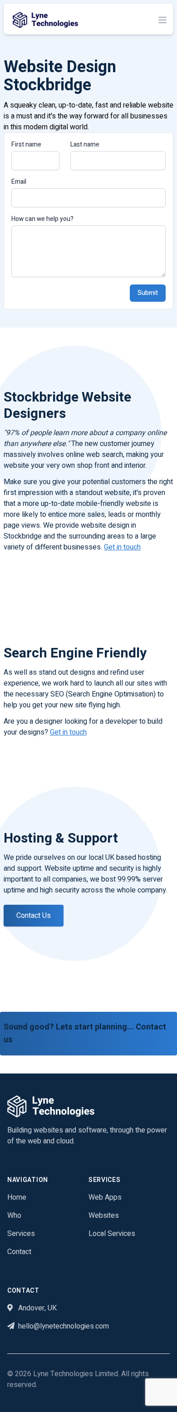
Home (16, 1197)
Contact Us (33, 915)
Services (21, 1233)
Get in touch (122, 547)
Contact (19, 1251)
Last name (84, 144)
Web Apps (105, 1197)
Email (18, 181)
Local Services (111, 1233)
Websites (103, 1215)
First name (26, 144)
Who (14, 1215)
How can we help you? (42, 219)
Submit (148, 293)
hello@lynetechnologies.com (63, 1326)
